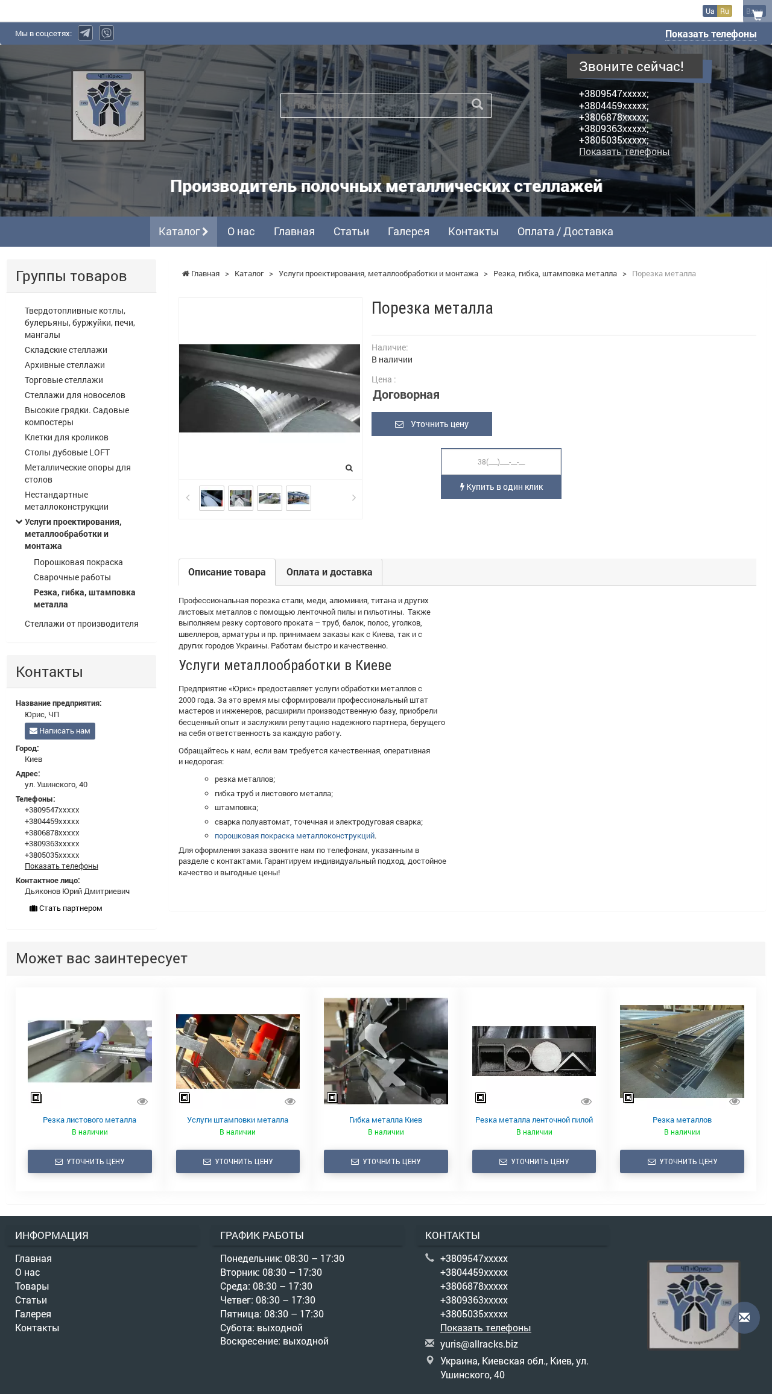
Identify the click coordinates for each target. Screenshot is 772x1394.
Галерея (408, 231)
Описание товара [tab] (227, 571)
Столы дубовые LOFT (67, 452)
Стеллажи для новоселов (75, 395)
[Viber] (106, 32)
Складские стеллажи (66, 349)
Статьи (351, 231)
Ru (724, 11)
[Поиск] (477, 105)
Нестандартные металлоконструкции (67, 500)
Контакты (473, 231)
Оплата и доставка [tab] (329, 571)
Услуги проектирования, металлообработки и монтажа (73, 533)
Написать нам (63, 730)
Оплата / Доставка (565, 231)
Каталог (180, 231)
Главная (294, 231)
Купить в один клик (503, 486)
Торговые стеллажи (64, 379)
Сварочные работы (72, 577)
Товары (32, 1285)
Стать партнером (70, 907)
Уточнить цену (436, 423)
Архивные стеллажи (65, 364)
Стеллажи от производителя (82, 623)
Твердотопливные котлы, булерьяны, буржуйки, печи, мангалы (80, 322)
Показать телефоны (711, 33)
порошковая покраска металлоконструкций (295, 835)
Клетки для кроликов (67, 437)
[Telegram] (85, 32)
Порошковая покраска (78, 562)
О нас (241, 231)
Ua (710, 11)
